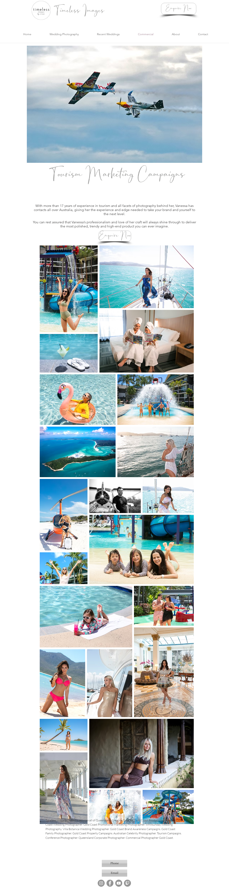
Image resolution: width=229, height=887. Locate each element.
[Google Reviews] (127, 883)
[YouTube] (118, 883)
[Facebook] (109, 883)
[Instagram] (101, 883)
